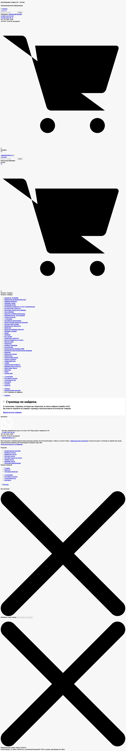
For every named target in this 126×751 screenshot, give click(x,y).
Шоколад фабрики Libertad (14, 329)
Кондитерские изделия (12, 451)
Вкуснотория (8, 342)
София (6, 363)
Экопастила (8, 373)
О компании (8, 377)
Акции (6, 333)
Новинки (7, 335)
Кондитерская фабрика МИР (14, 349)
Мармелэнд (8, 356)
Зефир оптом (9, 460)
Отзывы (7, 384)
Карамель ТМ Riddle (11, 298)
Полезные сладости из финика (15, 310)
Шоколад (7, 370)
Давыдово (8, 343)
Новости (7, 385)
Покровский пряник (11, 357)
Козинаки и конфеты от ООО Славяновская (19, 307)
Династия (7, 328)
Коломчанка (8, 347)
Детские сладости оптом (13, 458)
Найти (20, 12)
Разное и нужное (10, 359)
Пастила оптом (9, 456)
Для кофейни (9, 312)
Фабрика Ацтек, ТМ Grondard (14, 315)
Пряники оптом (9, 461)
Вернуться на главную (12, 412)
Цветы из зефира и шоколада (14, 314)
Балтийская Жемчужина (12, 321)
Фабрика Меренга (10, 301)
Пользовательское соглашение (12, 444)
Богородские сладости (12, 308)
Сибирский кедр (9, 361)
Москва (4, 10)
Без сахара (8, 336)
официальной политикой (79, 441)
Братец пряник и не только (13, 340)
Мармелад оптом (10, 454)
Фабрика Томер (9, 303)
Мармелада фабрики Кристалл (15, 300)
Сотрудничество (10, 380)
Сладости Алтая (9, 317)
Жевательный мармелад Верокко (16, 322)
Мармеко (7, 352)
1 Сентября (8, 319)
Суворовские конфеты (12, 365)
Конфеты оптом (10, 453)
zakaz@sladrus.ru (7, 155)
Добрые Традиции (10, 345)
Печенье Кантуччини (11, 324)
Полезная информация (12, 463)
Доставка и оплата (10, 378)
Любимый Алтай (9, 305)
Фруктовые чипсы (10, 368)
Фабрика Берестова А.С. (12, 366)
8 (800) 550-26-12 (7, 18)
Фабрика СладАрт (10, 331)
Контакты (7, 382)
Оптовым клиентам (11, 472)
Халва (6, 372)
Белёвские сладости (11, 338)
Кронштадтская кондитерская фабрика (18, 350)
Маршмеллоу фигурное (12, 326)
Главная (7, 389)
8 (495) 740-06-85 (7, 16)
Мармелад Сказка (10, 354)
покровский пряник (15, 14)
